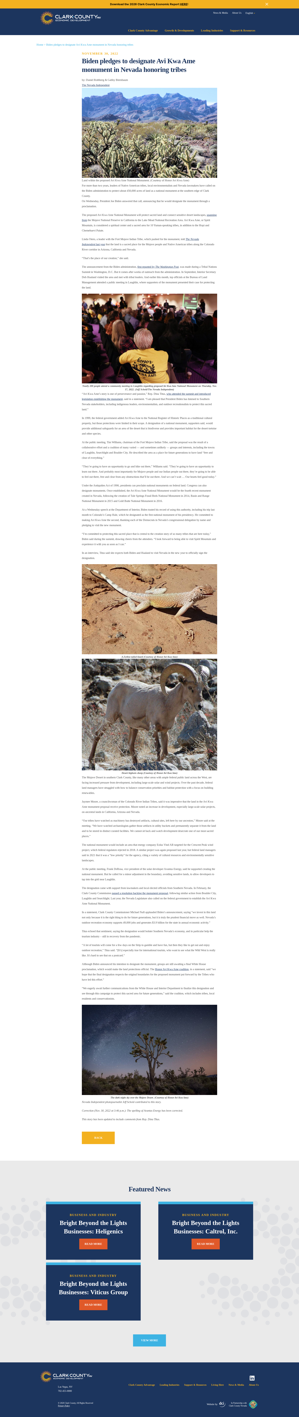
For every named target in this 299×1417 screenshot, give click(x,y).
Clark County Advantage (143, 30)
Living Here (217, 1385)
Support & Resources (242, 30)
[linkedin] (252, 1378)
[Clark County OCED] (70, 18)
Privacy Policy (64, 1406)
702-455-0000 (65, 1391)
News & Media (220, 13)
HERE (183, 4)
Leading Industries (212, 30)
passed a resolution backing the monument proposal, (140, 893)
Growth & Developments (179, 30)
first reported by (158, 266)
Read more (93, 1243)
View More (149, 1340)
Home (40, 44)
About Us (236, 13)
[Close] (266, 4)
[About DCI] (222, 1404)
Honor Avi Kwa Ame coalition (172, 969)
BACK (98, 1137)
